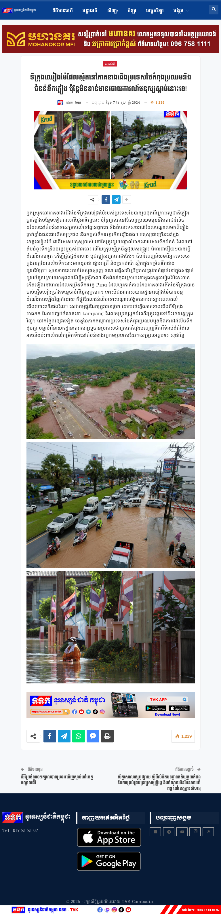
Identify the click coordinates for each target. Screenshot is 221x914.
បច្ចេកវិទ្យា (155, 11)
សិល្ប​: (112, 11)
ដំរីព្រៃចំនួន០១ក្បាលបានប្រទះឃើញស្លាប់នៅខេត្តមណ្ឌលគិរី (57, 780)
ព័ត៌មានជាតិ (62, 11)
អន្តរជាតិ (90, 11)
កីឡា (132, 11)
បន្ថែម (179, 11)
